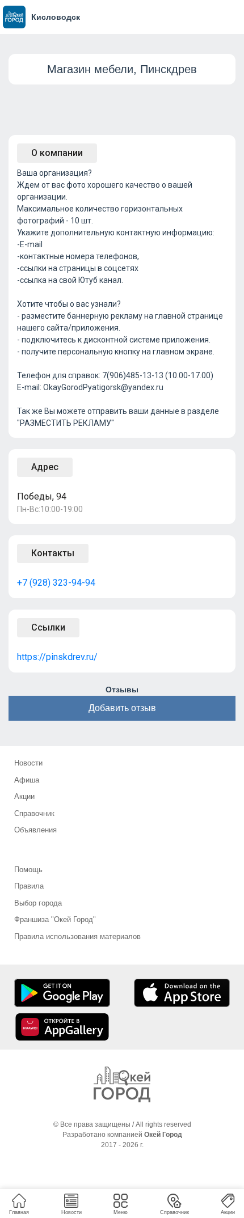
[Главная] (122, 1084)
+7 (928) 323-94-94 (56, 582)
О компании (57, 152)
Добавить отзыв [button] (122, 708)
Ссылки (48, 627)
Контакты (52, 553)
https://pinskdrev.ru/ (57, 657)
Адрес (44, 467)
